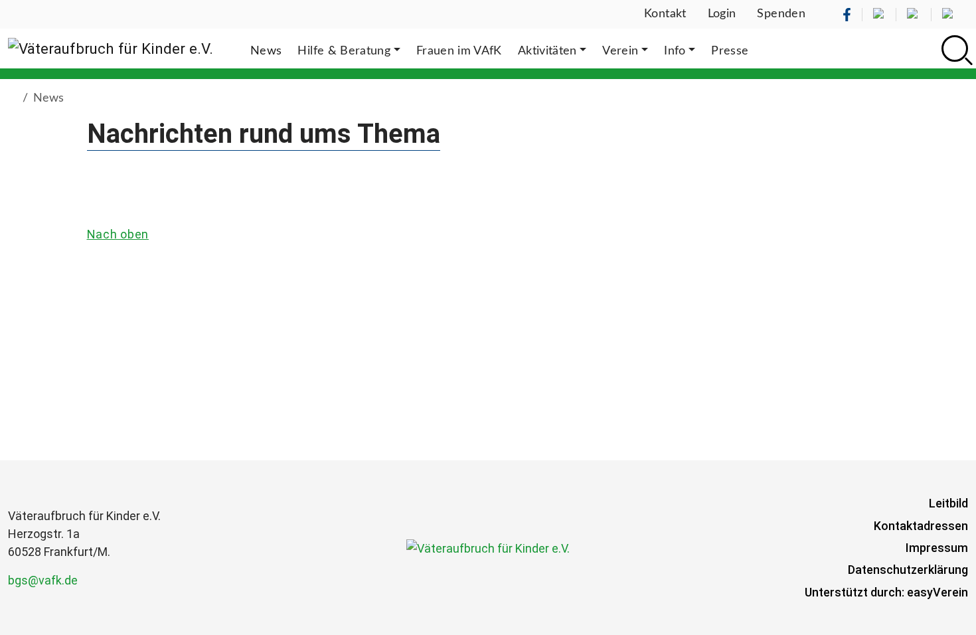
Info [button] (674, 51)
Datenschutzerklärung (908, 570)
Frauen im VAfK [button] (459, 51)
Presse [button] (729, 51)
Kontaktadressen (921, 526)
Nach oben (118, 234)
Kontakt (665, 14)
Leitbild (948, 503)
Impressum (937, 548)
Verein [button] (620, 51)
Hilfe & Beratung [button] (343, 51)
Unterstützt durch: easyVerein (886, 592)
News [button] (266, 51)
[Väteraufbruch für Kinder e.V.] (110, 48)
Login (722, 14)
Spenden (781, 14)
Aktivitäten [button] (547, 51)
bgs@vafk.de (43, 580)
